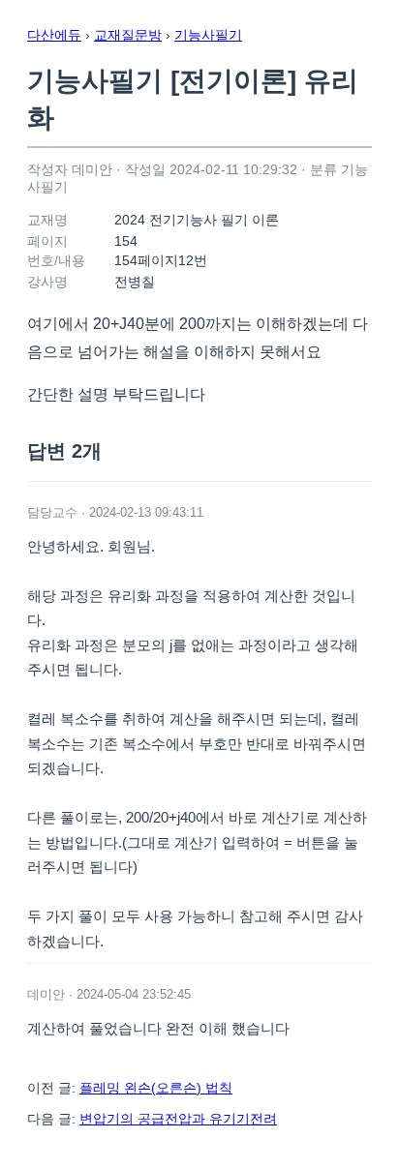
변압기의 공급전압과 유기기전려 (178, 1118)
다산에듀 (54, 35)
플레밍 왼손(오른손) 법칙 (155, 1087)
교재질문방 (128, 35)
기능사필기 (208, 35)
